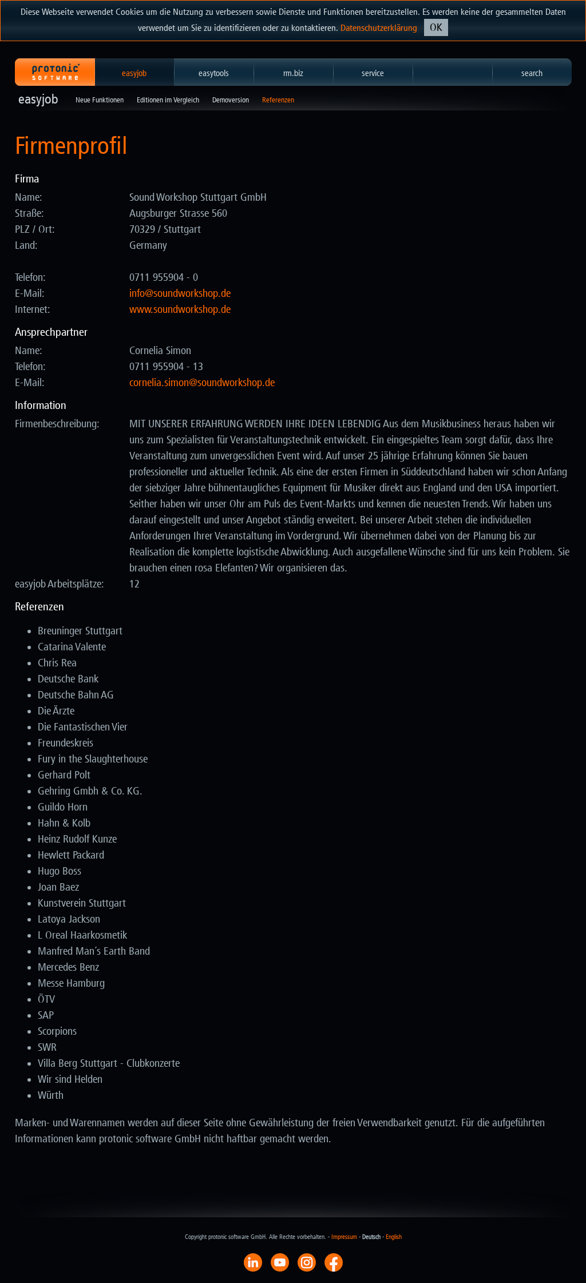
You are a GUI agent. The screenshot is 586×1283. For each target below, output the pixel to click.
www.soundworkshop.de (180, 309)
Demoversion (230, 100)
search (532, 73)
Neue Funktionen (100, 100)
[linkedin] (253, 1262)
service (373, 73)
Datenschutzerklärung (378, 27)
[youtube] (280, 1262)
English (394, 1237)
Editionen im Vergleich (168, 100)
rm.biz (293, 73)
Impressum (344, 1237)
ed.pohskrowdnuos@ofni (180, 293)
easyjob (134, 73)
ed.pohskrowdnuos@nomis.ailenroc (202, 382)
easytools (214, 73)
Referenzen (278, 100)
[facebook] (333, 1262)
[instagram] (307, 1262)
